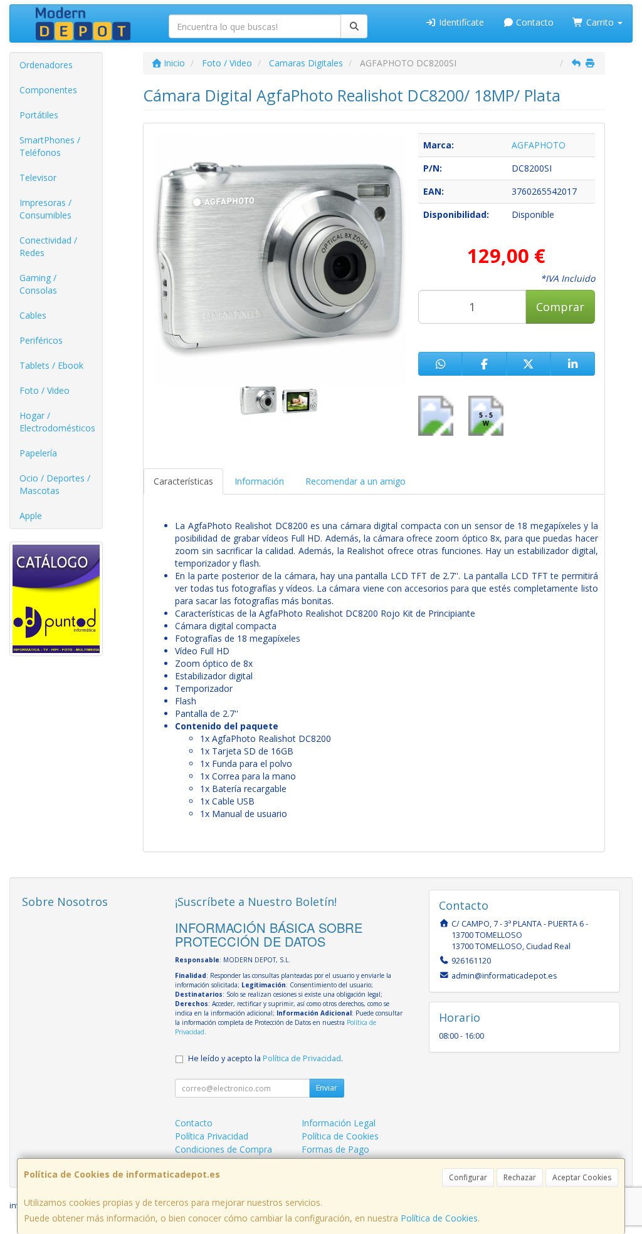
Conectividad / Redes (48, 246)
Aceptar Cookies (581, 1177)
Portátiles (38, 115)
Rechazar (519, 1177)
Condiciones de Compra (223, 1149)
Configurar (468, 1177)
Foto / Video (44, 390)
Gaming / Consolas (38, 284)
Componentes (48, 90)
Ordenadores (46, 65)
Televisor (37, 177)
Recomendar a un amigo (355, 481)
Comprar (560, 306)
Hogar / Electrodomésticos (57, 421)
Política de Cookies (439, 1218)
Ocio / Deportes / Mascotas (54, 484)
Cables (32, 315)
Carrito (600, 22)
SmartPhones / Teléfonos (49, 146)
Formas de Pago (335, 1149)
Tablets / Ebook (51, 365)
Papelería (38, 453)
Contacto (533, 22)
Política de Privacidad (302, 1058)
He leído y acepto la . (265, 1058)
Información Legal (339, 1123)
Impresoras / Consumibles (45, 209)
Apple (30, 516)
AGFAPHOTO (539, 145)
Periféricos (41, 340)
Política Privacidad (211, 1136)
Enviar (326, 1087)
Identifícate (460, 22)
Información (259, 481)
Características (183, 481)
